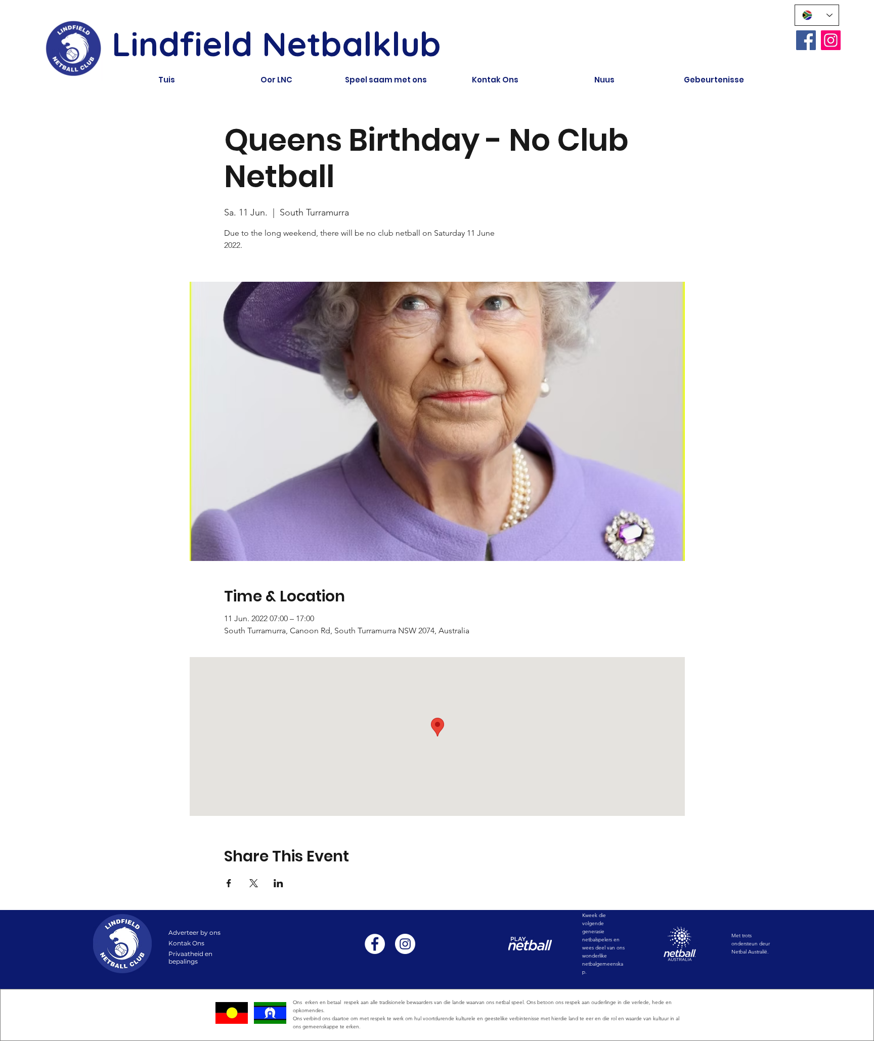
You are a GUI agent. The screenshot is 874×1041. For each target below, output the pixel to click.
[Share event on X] (253, 883)
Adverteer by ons (194, 932)
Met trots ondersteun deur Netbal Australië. (750, 943)
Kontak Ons (186, 943)
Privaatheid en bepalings (190, 957)
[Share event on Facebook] (229, 883)
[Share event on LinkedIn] (278, 883)
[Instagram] (831, 40)
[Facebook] (806, 40)
